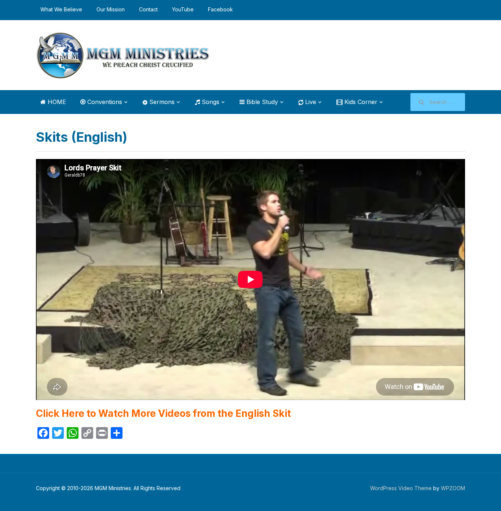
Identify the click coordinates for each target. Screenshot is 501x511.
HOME (56, 101)
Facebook (220, 9)
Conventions (103, 101)
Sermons (161, 101)
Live (309, 101)
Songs (209, 101)
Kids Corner (360, 101)
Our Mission (110, 9)
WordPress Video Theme (401, 488)
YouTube (183, 9)
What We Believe (61, 9)
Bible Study (261, 101)
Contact (148, 9)
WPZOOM (453, 488)
